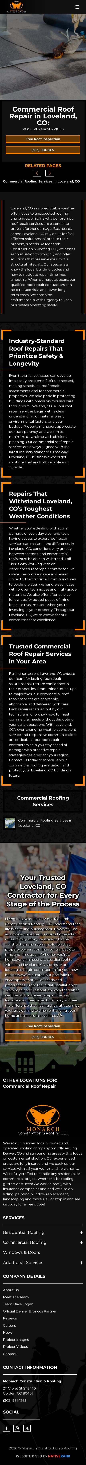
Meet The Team (16, 1297)
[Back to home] (16, 7)
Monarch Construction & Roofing (32, 1381)
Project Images (16, 1340)
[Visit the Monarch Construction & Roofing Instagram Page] (16, 1428)
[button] (77, 7)
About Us (11, 1290)
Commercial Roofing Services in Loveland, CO (41, 181)
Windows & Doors (21, 1252)
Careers (9, 1325)
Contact (10, 1354)
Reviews (10, 1318)
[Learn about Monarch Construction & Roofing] (43, 1120)
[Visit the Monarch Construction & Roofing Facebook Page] (6, 1428)
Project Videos (15, 1347)
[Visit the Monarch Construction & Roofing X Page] (27, 1428)
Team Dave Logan (18, 1304)
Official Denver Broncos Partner (30, 1311)
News (7, 1332)
